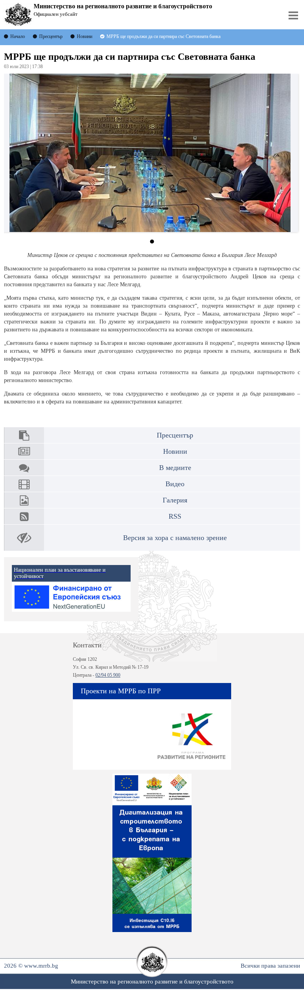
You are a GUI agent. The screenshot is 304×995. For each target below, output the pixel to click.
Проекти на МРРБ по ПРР (121, 691)
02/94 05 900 (107, 675)
